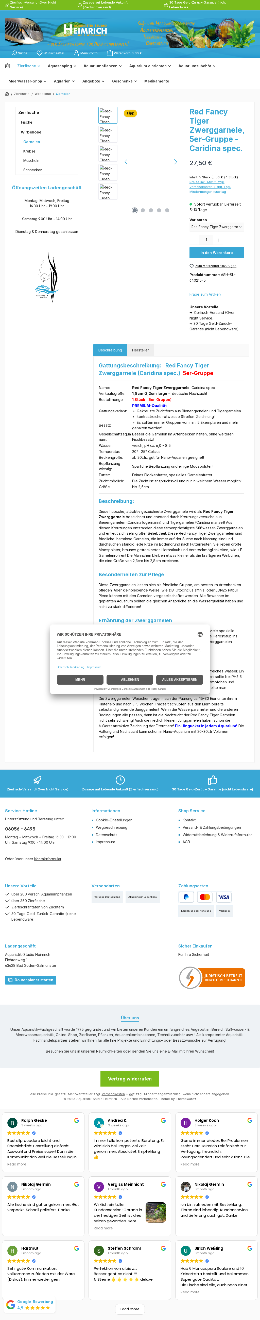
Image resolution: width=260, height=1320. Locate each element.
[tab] (110, 350)
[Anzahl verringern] (194, 240)
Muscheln (31, 160)
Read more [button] (16, 1164)
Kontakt (189, 820)
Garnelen (31, 142)
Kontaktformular (47, 859)
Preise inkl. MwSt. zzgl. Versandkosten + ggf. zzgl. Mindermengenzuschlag (210, 187)
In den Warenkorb (217, 252)
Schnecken (32, 170)
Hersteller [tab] (140, 350)
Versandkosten (113, 1094)
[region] (138, 161)
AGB (186, 842)
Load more (130, 1309)
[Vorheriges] (126, 162)
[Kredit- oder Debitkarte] (214, 897)
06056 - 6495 (20, 829)
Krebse (29, 151)
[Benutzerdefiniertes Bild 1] (212, 977)
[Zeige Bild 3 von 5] (151, 210)
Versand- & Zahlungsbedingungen (212, 827)
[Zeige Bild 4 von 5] (159, 210)
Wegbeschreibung (111, 827)
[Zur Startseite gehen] (130, 33)
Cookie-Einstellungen (114, 820)
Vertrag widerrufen (130, 1078)
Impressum (105, 842)
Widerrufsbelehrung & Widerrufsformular (217, 835)
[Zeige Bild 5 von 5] (167, 210)
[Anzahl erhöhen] (218, 240)
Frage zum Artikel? (205, 294)
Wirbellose (31, 132)
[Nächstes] (175, 162)
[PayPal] (186, 897)
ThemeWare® (186, 1099)
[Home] (9, 66)
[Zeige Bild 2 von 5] (143, 210)
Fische (26, 122)
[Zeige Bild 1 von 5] (135, 210)
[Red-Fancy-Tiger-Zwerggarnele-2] (151, 161)
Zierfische (28, 112)
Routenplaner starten (33, 980)
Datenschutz (106, 835)
